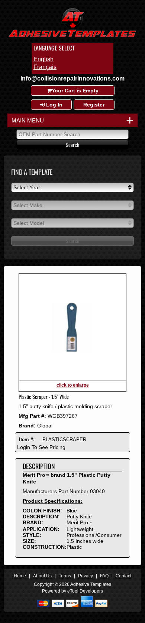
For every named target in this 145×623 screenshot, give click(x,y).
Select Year (26, 187)
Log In (53, 105)
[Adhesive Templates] (72, 38)
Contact (123, 575)
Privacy (85, 575)
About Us (42, 575)
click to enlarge (73, 385)
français (45, 67)
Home (20, 575)
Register (93, 105)
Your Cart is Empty (75, 91)
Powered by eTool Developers (72, 591)
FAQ (104, 575)
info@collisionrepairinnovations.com (72, 78)
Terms (65, 575)
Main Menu (71, 120)
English (43, 59)
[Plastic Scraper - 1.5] (72, 379)
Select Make (27, 205)
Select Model (28, 223)
